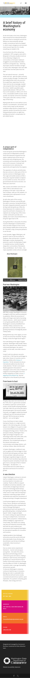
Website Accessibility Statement (11, 667)
